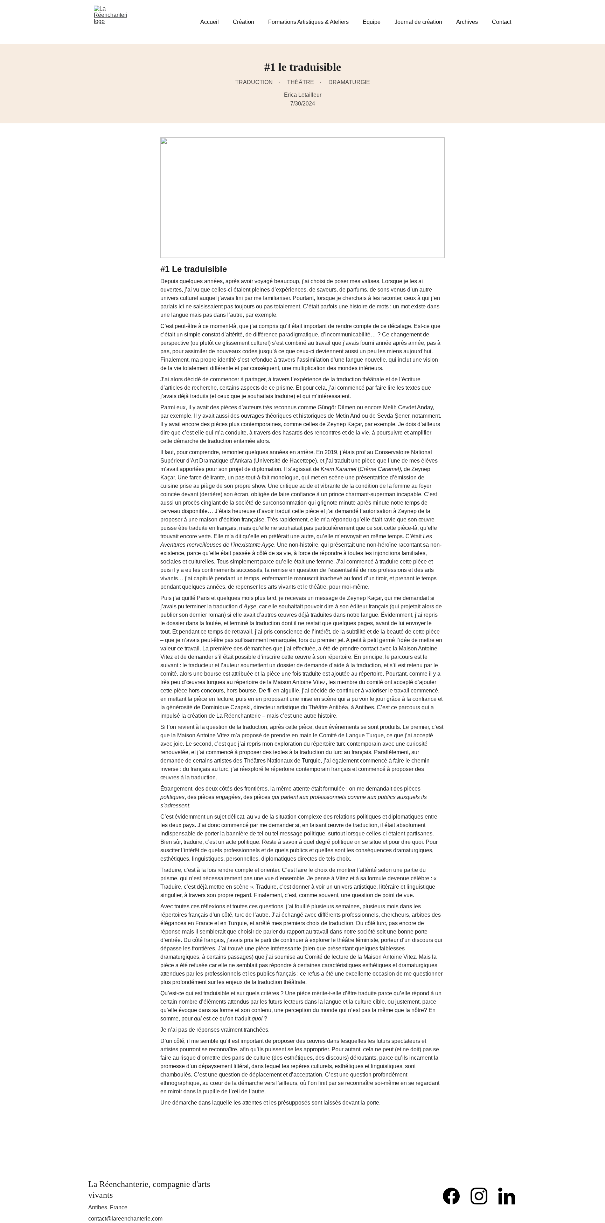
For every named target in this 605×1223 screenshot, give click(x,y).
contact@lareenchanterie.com (125, 1219)
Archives (467, 22)
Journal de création (418, 22)
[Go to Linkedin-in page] (506, 1196)
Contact (501, 22)
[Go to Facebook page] (455, 1196)
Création (243, 22)
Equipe (372, 22)
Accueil (209, 22)
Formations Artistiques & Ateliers (308, 22)
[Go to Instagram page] (482, 1196)
